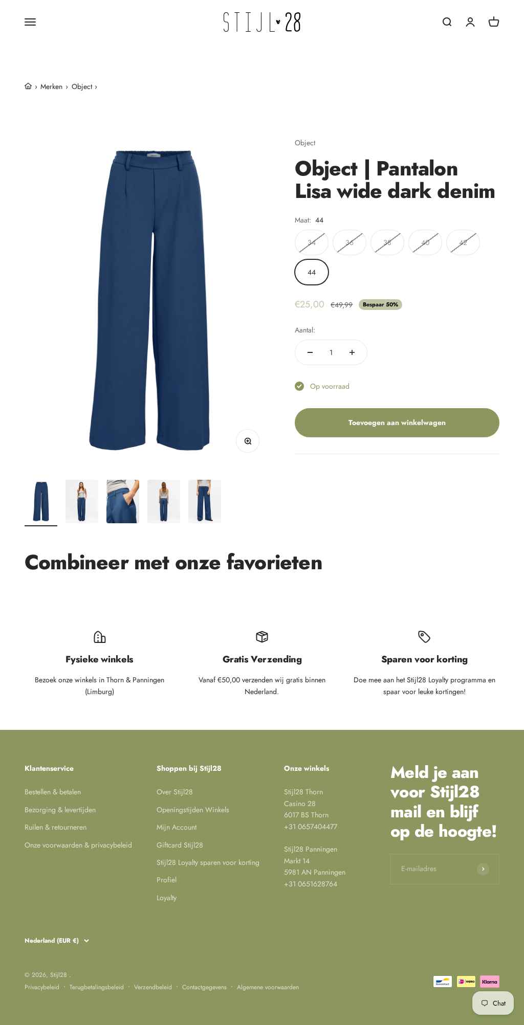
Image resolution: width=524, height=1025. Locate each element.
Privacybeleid (42, 987)
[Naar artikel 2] (82, 503)
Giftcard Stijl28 (180, 845)
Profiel (167, 880)
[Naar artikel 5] (204, 503)
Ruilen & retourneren (55, 827)
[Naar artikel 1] (41, 503)
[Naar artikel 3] (122, 503)
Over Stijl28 (175, 792)
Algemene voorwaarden (268, 987)
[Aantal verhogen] (352, 352)
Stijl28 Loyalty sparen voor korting (208, 862)
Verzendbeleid (153, 987)
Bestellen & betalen (53, 792)
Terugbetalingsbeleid (97, 987)
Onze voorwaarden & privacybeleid (78, 845)
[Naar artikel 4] (163, 503)
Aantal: (305, 330)
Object (305, 143)
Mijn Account (176, 827)
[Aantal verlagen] (310, 352)
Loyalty (167, 898)
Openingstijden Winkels (193, 810)
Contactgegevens (204, 987)
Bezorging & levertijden (60, 810)
